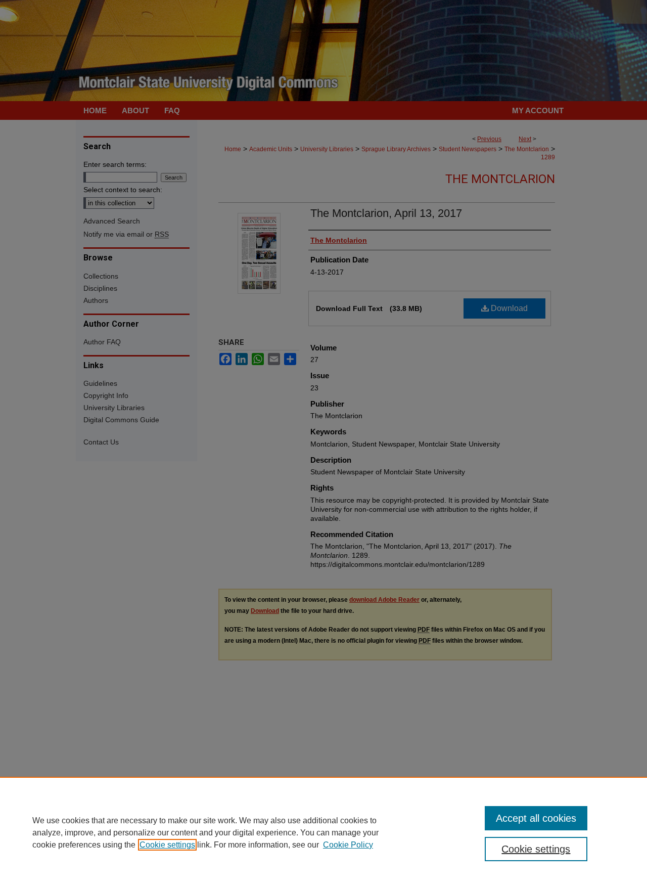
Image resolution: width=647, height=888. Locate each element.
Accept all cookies (536, 818)
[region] (323, 832)
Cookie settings (167, 844)
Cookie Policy (348, 844)
